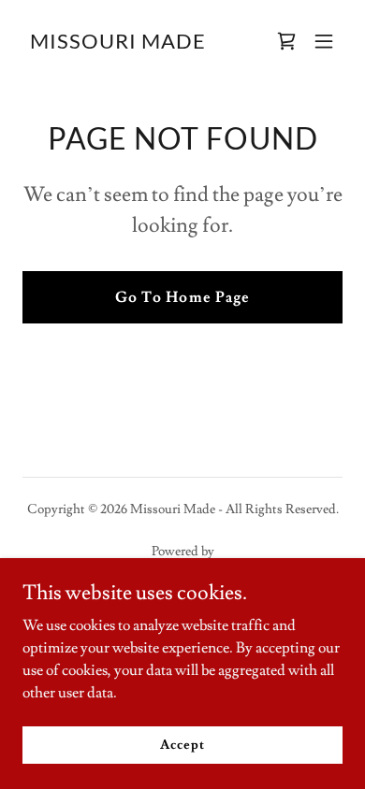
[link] (118, 44)
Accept (182, 744)
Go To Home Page (182, 297)
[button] (324, 41)
